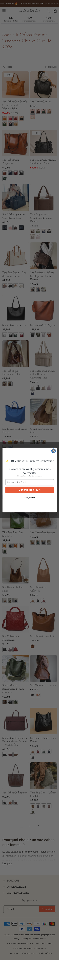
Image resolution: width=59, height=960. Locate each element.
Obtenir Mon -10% (29, 489)
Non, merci (29, 497)
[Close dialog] (53, 451)
